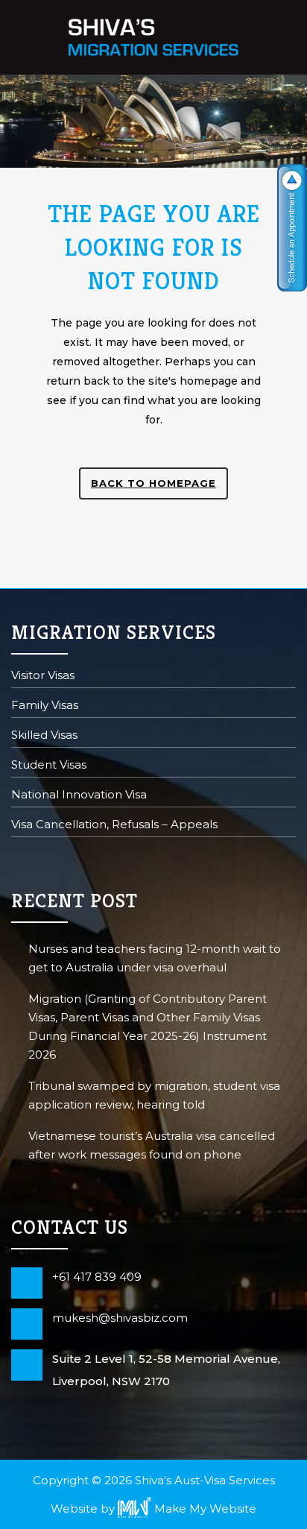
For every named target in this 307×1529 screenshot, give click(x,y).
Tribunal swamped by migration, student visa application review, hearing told (154, 1095)
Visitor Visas (43, 676)
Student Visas (48, 766)
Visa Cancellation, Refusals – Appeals (114, 825)
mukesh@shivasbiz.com (120, 1318)
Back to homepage (153, 483)
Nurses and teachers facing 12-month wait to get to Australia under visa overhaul (154, 958)
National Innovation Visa (79, 795)
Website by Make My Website (153, 1508)
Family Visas (44, 706)
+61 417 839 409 (97, 1277)
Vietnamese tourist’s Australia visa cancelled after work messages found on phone (151, 1145)
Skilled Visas (44, 736)
